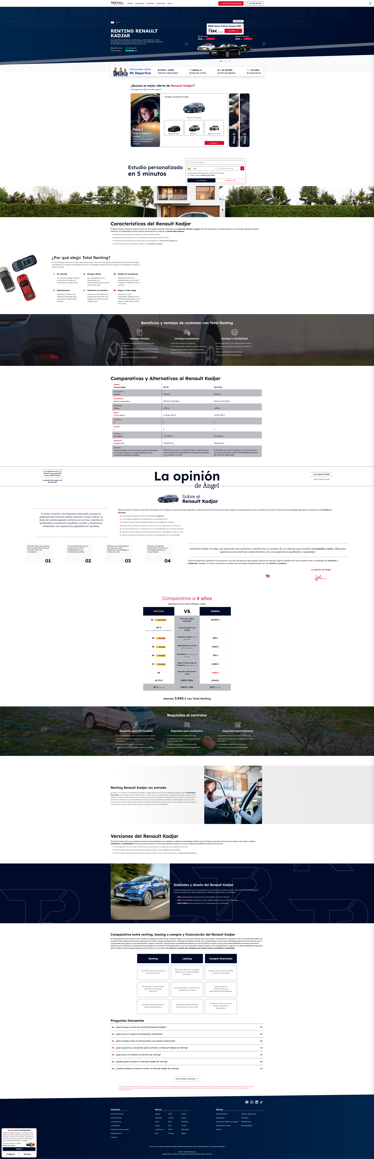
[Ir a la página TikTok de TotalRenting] (261, 1102)
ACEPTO (19, 1149)
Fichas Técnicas (116, 1118)
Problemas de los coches (120, 1129)
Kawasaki (158, 1118)
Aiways (184, 1126)
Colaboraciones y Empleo (169, 1154)
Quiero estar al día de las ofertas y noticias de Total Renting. (207, 173)
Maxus (183, 1114)
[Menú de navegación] (370, 3)
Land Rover (159, 1129)
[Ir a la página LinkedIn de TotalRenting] (256, 1102)
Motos (170, 3)
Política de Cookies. (9, 1145)
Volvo (157, 1122)
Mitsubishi (185, 1129)
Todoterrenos (246, 1122)
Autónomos (160, 3)
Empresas (150, 3)
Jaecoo (158, 1126)
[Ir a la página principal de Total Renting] (112, 22)
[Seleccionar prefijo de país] (190, 168)
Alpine (183, 1133)
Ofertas (130, 3)
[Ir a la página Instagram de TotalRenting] (252, 1102)
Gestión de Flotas (117, 1114)
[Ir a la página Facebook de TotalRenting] (247, 1102)
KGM (170, 1122)
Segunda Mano (116, 1133)
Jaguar (157, 1114)
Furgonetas (220, 1118)
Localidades (115, 1126)
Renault (118, 22)
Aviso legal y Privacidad (186, 1154)
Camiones (245, 1118)
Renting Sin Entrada (223, 1126)
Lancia (170, 1118)
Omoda (171, 1133)
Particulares (139, 3)
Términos (209, 1154)
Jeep (170, 1114)
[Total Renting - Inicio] (117, 3)
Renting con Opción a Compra (227, 1122)
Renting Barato (246, 1126)
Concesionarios (221, 1114)
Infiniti (183, 1118)
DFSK (170, 1129)
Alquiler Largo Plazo (248, 1114)
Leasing (113, 1137)
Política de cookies (200, 1154)
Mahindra (184, 1122)
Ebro (157, 1133)
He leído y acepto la (202, 175)
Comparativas (116, 1122)
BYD (169, 1126)
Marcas (218, 1129)
